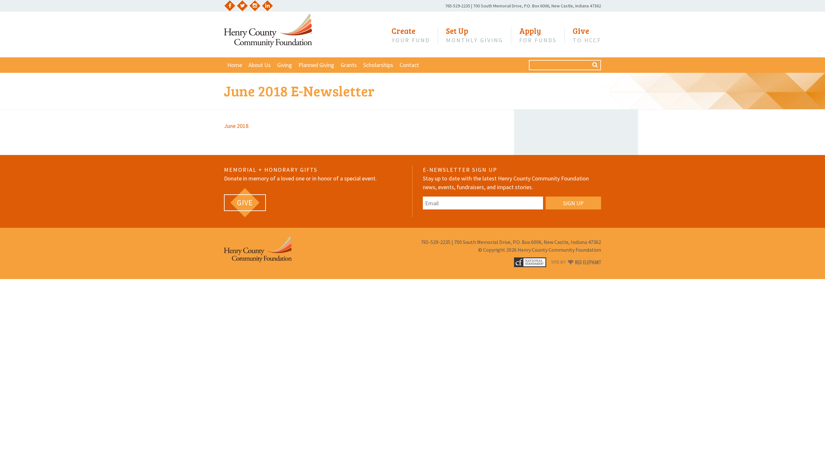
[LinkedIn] (267, 6)
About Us (259, 65)
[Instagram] (255, 6)
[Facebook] (230, 6)
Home (234, 65)
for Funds (538, 35)
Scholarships (378, 65)
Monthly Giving (474, 35)
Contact (409, 65)
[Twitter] (242, 6)
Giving (284, 65)
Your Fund (411, 35)
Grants (349, 65)
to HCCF (587, 35)
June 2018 (236, 126)
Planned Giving (316, 65)
